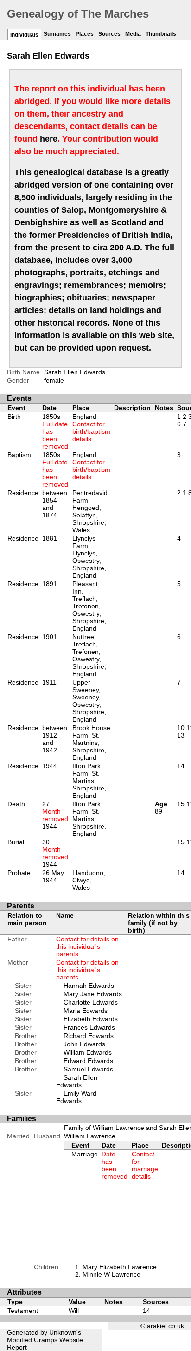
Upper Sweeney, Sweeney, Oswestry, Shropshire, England (89, 701)
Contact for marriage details (145, 1165)
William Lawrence (89, 1136)
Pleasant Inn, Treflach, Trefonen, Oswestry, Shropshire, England (89, 606)
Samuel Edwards (88, 1069)
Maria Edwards (86, 1010)
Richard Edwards (89, 1035)
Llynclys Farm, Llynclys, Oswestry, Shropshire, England (89, 557)
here (48, 139)
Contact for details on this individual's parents (87, 946)
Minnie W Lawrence (111, 1274)
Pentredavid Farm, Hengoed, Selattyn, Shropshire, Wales (90, 511)
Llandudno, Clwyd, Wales (88, 880)
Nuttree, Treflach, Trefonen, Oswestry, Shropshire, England (89, 655)
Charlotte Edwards (91, 1002)
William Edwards (88, 1052)
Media (133, 34)
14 (181, 766)
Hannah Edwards (89, 985)
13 (181, 735)
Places (85, 34)
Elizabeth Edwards (91, 1019)
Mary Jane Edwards (93, 994)
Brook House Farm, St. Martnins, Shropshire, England (91, 742)
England (91, 428)
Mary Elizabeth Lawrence (120, 1267)
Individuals (24, 35)
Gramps (45, 1340)
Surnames (57, 34)
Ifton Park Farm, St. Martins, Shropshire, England (89, 780)
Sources (109, 34)
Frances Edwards (89, 1027)
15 (181, 804)
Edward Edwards (88, 1060)
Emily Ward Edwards (76, 1097)
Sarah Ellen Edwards (76, 1081)
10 (181, 727)
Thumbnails (161, 34)
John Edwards (84, 1044)
